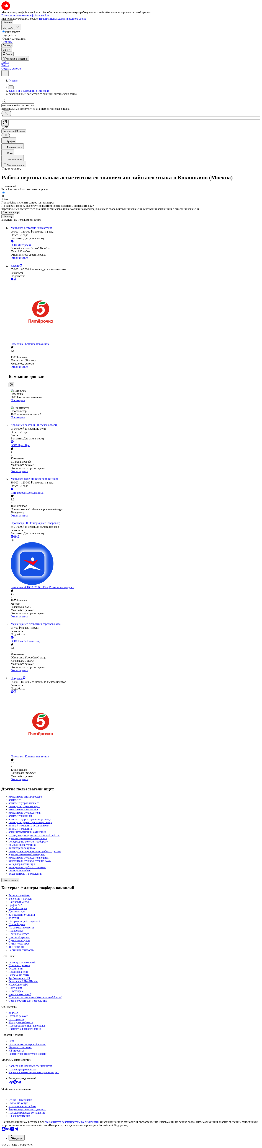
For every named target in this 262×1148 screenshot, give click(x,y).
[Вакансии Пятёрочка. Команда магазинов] (134, 311)
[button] (5, 62)
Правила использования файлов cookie (62, 18)
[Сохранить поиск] (5, 123)
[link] (7, 54)
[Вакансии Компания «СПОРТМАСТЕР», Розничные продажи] (134, 564)
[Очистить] (6, 113)
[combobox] (17, 105)
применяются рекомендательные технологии (72, 1121)
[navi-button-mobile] (5, 73)
